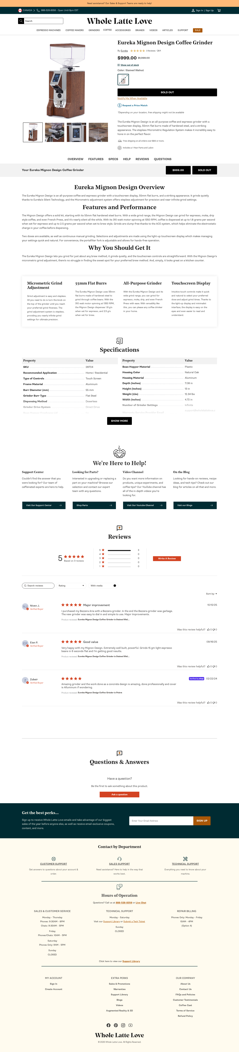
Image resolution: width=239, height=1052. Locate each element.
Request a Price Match (134, 105)
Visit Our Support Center (39, 505)
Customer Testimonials (185, 1000)
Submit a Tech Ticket (134, 921)
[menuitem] (53, 984)
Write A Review (167, 558)
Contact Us (185, 989)
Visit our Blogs (184, 505)
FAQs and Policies (185, 994)
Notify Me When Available (132, 98)
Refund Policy (185, 1016)
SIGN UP (202, 820)
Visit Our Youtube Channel (140, 505)
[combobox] (43, 21)
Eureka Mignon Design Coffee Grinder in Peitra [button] (100, 692)
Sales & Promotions (119, 983)
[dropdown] (71, 586)
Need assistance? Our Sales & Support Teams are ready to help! (119, 3)
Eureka (124, 51)
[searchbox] (38, 586)
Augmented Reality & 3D (119, 1010)
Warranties (119, 989)
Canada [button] (25, 11)
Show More (119, 421)
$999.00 (178, 170)
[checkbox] (103, 586)
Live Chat (141, 902)
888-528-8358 (124, 902)
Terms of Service (185, 1010)
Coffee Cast (185, 1005)
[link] (119, 567)
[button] (119, 794)
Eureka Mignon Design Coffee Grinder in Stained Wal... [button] (104, 619)
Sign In (53, 983)
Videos (119, 1005)
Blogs (119, 1000)
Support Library (111, 921)
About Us (185, 983)
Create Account (53, 989)
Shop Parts (82, 505)
